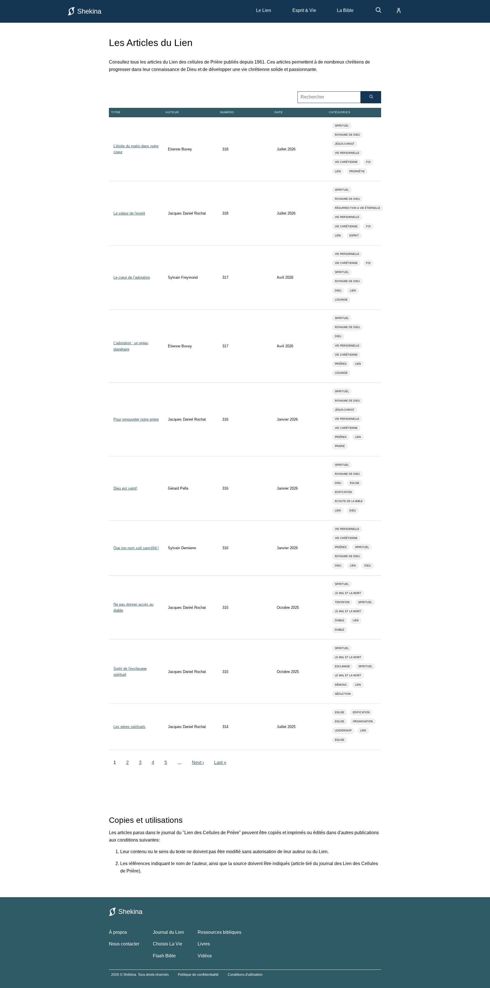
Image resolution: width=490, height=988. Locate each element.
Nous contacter (124, 943)
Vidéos (205, 955)
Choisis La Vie (167, 943)
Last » (220, 762)
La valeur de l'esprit (129, 213)
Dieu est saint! (125, 488)
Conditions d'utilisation (245, 975)
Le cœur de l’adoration (131, 277)
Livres (204, 943)
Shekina (89, 11)
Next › (198, 762)
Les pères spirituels (129, 727)
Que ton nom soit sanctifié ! (136, 548)
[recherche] (375, 12)
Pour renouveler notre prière (136, 419)
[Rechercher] (371, 97)
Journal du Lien (168, 932)
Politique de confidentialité (198, 975)
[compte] (394, 10)
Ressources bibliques (219, 932)
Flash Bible (164, 955)
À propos (118, 932)
